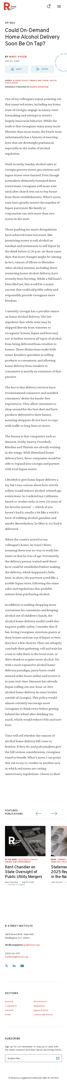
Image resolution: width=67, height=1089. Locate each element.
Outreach (9, 1010)
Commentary (11, 1005)
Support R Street (41, 1010)
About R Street (40, 1001)
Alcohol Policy (20, 81)
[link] (6, 966)
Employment (39, 1005)
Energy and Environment (18, 862)
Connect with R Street (43, 1014)
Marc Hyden (18, 56)
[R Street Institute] (10, 6)
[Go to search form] (49, 6)
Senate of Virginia (16, 884)
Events (8, 1014)
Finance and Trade (39, 81)
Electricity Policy (27, 860)
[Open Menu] (59, 6)
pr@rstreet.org (32, 944)
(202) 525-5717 (12, 953)
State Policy (11, 83)
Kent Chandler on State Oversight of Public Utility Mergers (23, 872)
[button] (42, 69)
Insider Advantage (39, 87)
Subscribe (58, 1058)
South (53, 81)
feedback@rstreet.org (16, 956)
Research (9, 1001)
